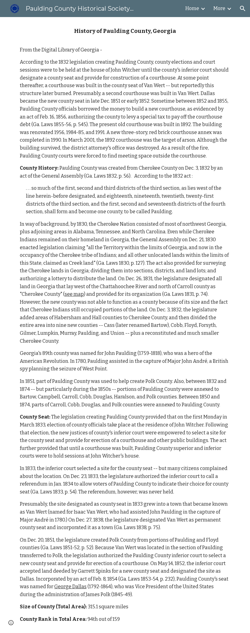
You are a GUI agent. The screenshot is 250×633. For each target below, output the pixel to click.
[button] (242, 8)
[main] (125, 325)
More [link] (219, 8)
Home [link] (192, 8)
